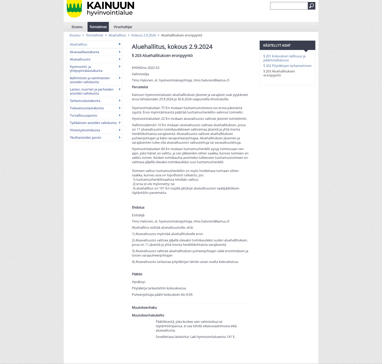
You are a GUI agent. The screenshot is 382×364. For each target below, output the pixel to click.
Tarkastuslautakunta (85, 101)
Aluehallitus (117, 35)
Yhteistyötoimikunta (85, 130)
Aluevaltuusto (80, 59)
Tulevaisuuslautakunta (87, 108)
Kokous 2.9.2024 (144, 35)
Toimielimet (98, 27)
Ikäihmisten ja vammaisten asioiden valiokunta (90, 80)
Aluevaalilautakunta (84, 52)
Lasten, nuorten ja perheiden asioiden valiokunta (91, 91)
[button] (311, 6)
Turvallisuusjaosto (83, 115)
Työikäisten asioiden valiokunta (93, 123)
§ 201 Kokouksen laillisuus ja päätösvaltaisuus (284, 58)
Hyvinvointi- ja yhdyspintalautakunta (86, 68)
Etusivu (77, 27)
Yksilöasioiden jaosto (85, 137)
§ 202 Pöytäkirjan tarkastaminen (287, 66)
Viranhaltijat (123, 27)
